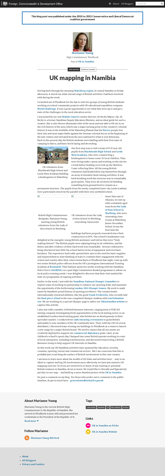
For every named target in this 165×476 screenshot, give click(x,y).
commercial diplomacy (86, 333)
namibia (101, 407)
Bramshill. (56, 267)
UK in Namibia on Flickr (105, 425)
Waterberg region (84, 90)
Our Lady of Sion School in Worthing (115, 209)
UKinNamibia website (113, 301)
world (126, 407)
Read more (30, 421)
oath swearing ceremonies (88, 319)
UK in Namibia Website (104, 432)
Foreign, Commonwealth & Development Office (36, 4)
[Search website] (162, 4)
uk (108, 407)
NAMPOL (57, 270)
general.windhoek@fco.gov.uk (87, 380)
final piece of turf (50, 298)
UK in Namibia (86, 61)
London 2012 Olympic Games (90, 288)
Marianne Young (82, 53)
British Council (70, 116)
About (116, 3)
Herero (106, 130)
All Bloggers (127, 3)
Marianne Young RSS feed (45, 438)
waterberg (116, 407)
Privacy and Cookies (33, 464)
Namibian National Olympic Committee (95, 281)
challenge (91, 407)
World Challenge (46, 108)
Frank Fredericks (98, 295)
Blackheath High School (97, 151)
